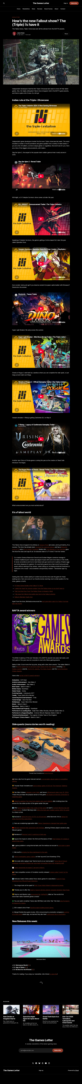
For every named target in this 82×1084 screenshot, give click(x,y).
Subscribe (74, 3)
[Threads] (42, 1063)
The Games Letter (41, 3)
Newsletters (26, 9)
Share (66, 34)
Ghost (77, 1070)
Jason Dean (21, 33)
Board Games (48, 9)
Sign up (41, 1070)
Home (18, 9)
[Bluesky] (39, 1063)
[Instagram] (49, 1063)
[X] (33, 1063)
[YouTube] (46, 1063)
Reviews (39, 9)
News (33, 9)
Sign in (66, 3)
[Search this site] (4, 3)
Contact (62, 9)
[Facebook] (36, 1063)
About (56, 9)
